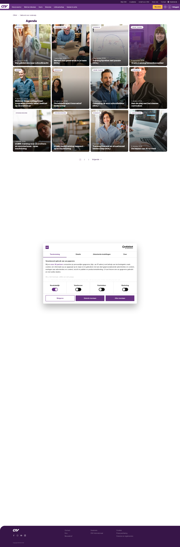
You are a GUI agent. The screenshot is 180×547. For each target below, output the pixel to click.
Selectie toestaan (90, 298)
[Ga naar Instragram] (17, 535)
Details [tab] (78, 254)
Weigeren (60, 298)
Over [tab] (125, 254)
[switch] (78, 289)
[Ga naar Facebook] (14, 535)
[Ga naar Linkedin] (25, 535)
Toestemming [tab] (55, 254)
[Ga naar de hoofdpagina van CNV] (4, 6)
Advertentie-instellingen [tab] (102, 254)
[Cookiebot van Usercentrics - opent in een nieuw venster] (125, 247)
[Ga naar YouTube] (21, 535)
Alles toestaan (120, 298)
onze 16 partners (56, 264)
